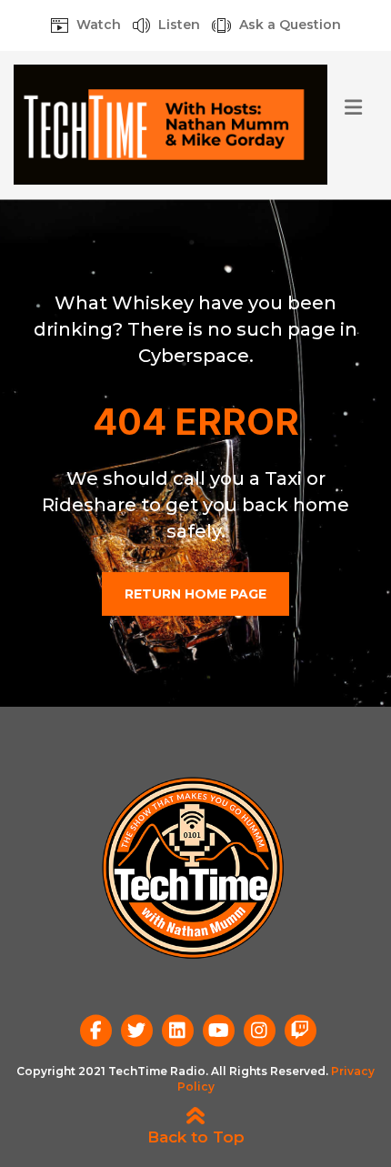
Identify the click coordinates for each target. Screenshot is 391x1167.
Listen (177, 25)
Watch (97, 25)
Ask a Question (288, 25)
